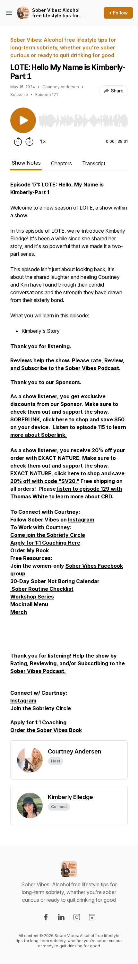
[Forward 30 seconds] (29, 141)
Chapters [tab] (61, 163)
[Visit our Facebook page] (46, 917)
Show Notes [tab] (26, 162)
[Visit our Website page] (92, 917)
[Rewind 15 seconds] (17, 141)
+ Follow (118, 12)
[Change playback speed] (43, 141)
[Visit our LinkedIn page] (61, 917)
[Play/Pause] (23, 120)
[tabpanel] (69, 460)
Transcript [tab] (93, 163)
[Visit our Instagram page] (76, 917)
